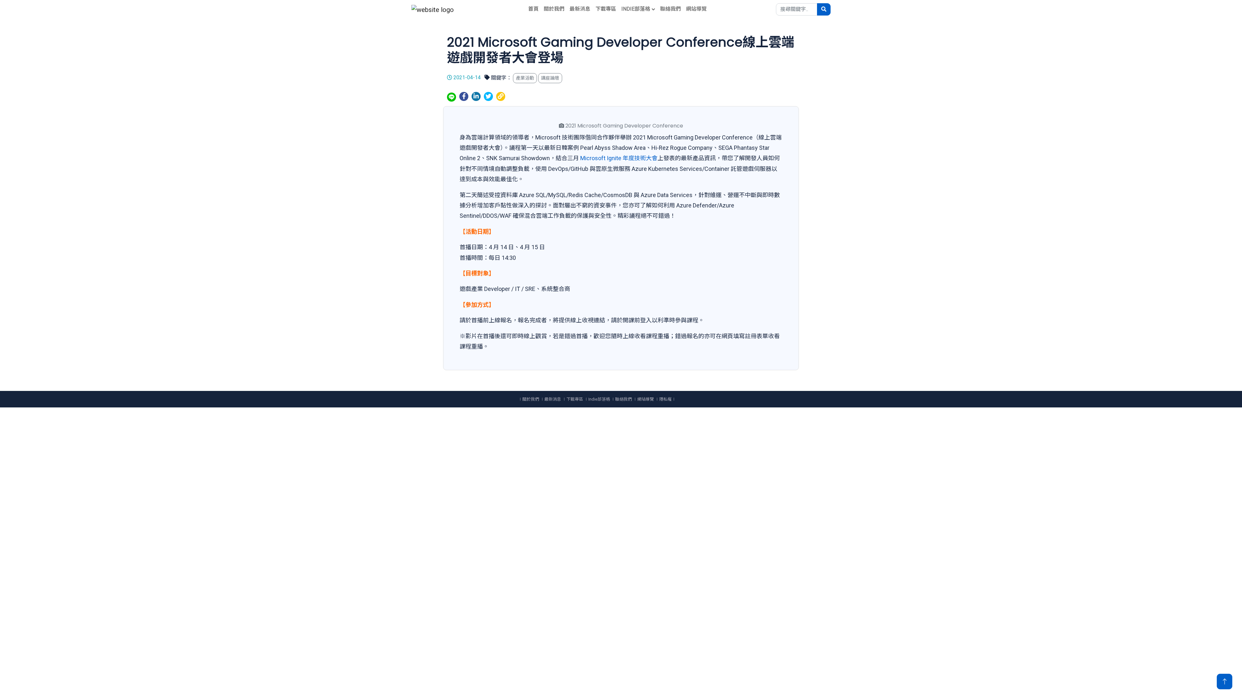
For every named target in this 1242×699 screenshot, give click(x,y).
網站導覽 (696, 9)
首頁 (533, 9)
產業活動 (525, 78)
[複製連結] (501, 96)
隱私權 (665, 399)
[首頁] (432, 9)
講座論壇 (550, 78)
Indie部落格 (635, 9)
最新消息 (580, 9)
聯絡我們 (670, 9)
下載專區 (605, 9)
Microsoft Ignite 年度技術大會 (619, 158)
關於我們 (554, 9)
